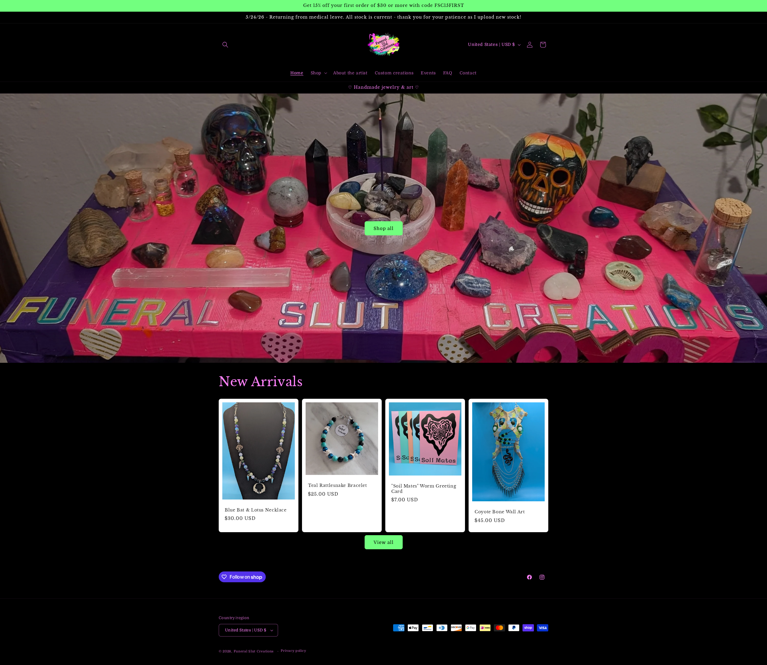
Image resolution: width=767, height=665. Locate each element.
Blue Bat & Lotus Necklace (256, 510)
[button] (225, 44)
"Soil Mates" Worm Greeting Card (423, 489)
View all (384, 542)
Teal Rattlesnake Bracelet (337, 485)
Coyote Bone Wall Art (500, 512)
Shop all (384, 228)
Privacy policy (293, 651)
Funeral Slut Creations (254, 651)
